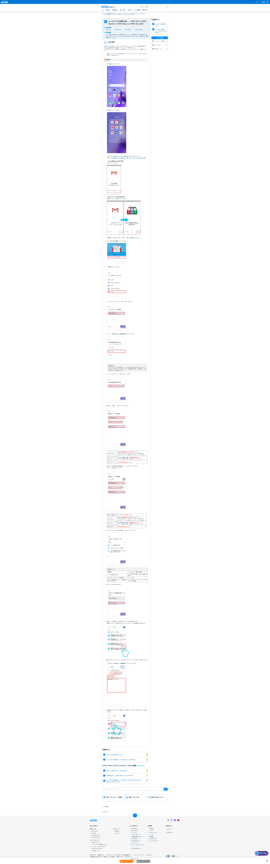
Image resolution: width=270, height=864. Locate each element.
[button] (262, 853)
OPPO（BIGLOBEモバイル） (134, 13)
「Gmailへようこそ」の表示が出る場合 (137, 158)
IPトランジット (135, 842)
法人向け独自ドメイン (137, 848)
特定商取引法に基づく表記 (96, 856)
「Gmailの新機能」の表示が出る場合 (117, 158)
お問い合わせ (93, 854)
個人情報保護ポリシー (127, 854)
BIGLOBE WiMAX (96, 837)
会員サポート (170, 832)
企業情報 (263, 2)
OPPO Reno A (142, 13)
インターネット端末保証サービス (99, 844)
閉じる (267, 860)
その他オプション (96, 850)
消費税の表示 (101, 854)
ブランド (151, 830)
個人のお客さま (94, 826)
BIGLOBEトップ (128, 856)
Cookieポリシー (149, 854)
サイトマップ (104, 811)
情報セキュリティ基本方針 (109, 856)
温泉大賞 (117, 831)
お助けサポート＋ (96, 842)
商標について (120, 856)
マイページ (128, 49)
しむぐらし (117, 833)
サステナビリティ (153, 832)
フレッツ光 (134, 832)
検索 (166, 789)
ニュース (151, 834)
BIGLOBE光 (94, 831)
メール (168, 830)
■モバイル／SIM (113, 13)
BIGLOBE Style (152, 838)
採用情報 (151, 836)
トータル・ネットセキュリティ (99, 846)
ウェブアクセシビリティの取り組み (113, 854)
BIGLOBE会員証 (108, 47)
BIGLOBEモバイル (96, 835)
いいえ (143, 861)
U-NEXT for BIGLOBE (97, 848)
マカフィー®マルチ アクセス (138, 845)
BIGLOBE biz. (135, 828)
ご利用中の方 (168, 826)
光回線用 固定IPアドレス (137, 836)
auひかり (94, 833)
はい (127, 861)
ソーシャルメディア (153, 840)
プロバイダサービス (136, 834)
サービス (257, 2)
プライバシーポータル (139, 854)
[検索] (167, 6)
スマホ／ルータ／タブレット (123, 13)
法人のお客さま (134, 826)
